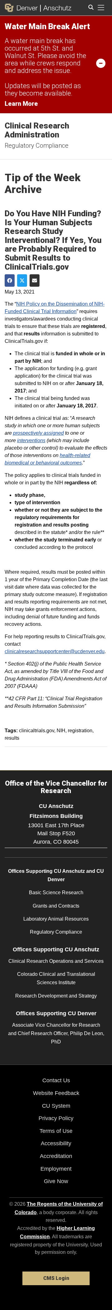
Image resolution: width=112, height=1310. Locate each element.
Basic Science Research (56, 892)
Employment (56, 1169)
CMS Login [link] (56, 1278)
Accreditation (56, 1156)
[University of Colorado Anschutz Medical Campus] (56, 7)
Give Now (56, 1181)
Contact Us (56, 1080)
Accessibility (56, 1143)
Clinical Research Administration (37, 130)
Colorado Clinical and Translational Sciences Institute (56, 978)
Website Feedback (56, 1093)
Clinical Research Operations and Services (56, 961)
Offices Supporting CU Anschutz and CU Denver (56, 875)
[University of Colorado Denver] (22, 7)
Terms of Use (56, 1131)
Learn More (21, 103)
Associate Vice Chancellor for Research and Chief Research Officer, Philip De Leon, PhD (56, 1033)
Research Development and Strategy (56, 995)
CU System (56, 1106)
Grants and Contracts (56, 905)
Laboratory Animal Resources (56, 919)
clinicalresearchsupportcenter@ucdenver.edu (55, 651)
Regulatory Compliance (36, 145)
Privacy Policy (56, 1118)
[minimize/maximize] (100, 63)
